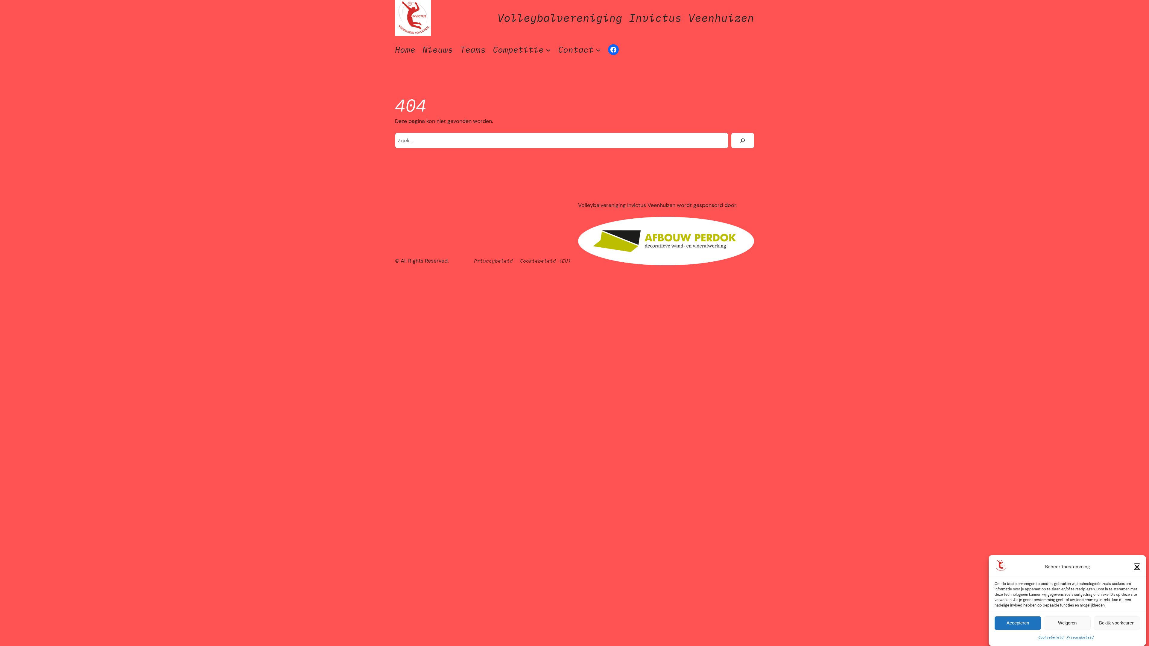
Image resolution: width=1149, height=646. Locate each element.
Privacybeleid (1080, 637)
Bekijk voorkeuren (1116, 623)
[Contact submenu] (598, 49)
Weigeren (1067, 623)
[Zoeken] (742, 140)
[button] (1137, 567)
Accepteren (1018, 623)
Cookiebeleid (1050, 637)
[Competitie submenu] (548, 49)
